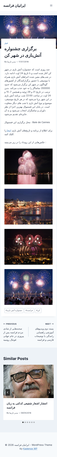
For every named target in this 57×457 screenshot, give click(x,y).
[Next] (49, 392)
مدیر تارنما (11, 62)
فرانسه (29, 310)
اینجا (8, 130)
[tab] (23, 422)
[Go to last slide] (8, 392)
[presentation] (28, 381)
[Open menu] (51, 5)
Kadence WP (30, 448)
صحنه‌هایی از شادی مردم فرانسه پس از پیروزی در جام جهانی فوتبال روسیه (13, 332)
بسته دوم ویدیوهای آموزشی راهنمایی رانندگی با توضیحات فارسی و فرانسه (44, 332)
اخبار (6, 43)
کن (38, 310)
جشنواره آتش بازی (14, 310)
